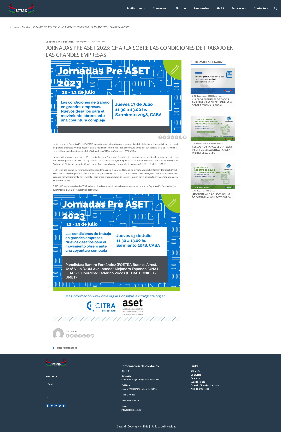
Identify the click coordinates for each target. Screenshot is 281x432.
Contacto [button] (260, 8)
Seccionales (201, 8)
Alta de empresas (200, 389)
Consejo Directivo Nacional (205, 385)
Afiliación (195, 371)
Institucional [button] (135, 8)
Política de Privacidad (163, 426)
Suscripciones (198, 382)
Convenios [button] (159, 8)
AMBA (220, 8)
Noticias (181, 8)
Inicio (16, 27)
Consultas (196, 375)
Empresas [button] (238, 8)
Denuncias (196, 378)
